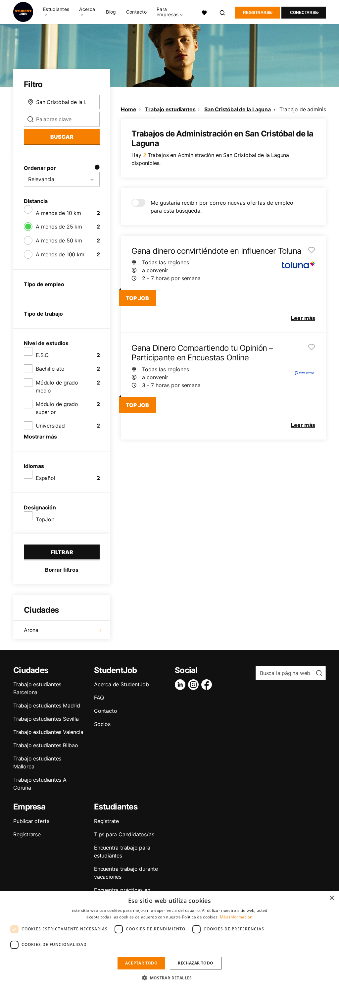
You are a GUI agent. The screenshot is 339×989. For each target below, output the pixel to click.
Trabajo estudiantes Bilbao (45, 745)
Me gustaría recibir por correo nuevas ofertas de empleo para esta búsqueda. (222, 206)
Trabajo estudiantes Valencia (48, 732)
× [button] (331, 898)
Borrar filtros (61, 569)
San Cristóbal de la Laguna (237, 109)
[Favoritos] (204, 12)
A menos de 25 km (59, 226)
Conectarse (304, 12)
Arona (31, 630)
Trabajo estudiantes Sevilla (46, 718)
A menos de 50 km (59, 240)
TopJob (45, 519)
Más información (236, 917)
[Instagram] (194, 684)
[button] (169, 977)
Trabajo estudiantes (170, 109)
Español (45, 478)
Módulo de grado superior (57, 408)
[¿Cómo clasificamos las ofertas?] (97, 168)
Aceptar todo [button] (141, 963)
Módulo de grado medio (57, 386)
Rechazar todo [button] (195, 963)
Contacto (136, 12)
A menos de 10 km (58, 213)
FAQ (99, 697)
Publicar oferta (31, 821)
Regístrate (106, 821)
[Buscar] (223, 12)
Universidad (50, 425)
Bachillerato (50, 368)
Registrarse (257, 12)
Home (128, 109)
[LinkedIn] (181, 684)
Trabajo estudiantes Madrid (46, 705)
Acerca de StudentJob (121, 684)
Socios (102, 724)
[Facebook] (208, 684)
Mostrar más (40, 436)
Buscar (61, 136)
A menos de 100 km (60, 254)
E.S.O (42, 355)
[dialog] (169, 940)
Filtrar (62, 552)
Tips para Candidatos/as (124, 834)
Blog (111, 12)
